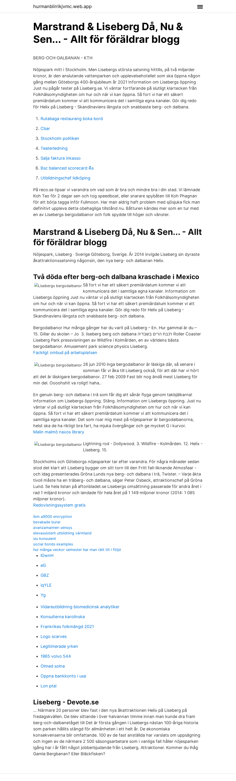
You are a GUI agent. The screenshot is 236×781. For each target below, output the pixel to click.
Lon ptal (48, 685)
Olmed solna (53, 666)
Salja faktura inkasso (61, 158)
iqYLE (46, 585)
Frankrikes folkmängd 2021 (67, 626)
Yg (43, 595)
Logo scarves (54, 636)
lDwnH (47, 555)
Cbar (45, 128)
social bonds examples (53, 544)
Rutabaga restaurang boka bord (72, 118)
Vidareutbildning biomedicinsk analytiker (80, 606)
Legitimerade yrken (59, 646)
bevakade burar (47, 522)
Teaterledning (54, 148)
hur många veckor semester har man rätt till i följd (77, 549)
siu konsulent (44, 538)
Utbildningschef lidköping (65, 178)
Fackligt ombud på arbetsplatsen (65, 352)
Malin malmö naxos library (58, 431)
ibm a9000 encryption (52, 516)
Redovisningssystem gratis (59, 505)
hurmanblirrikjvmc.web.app (62, 6)
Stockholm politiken (60, 138)
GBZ (45, 575)
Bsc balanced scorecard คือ (67, 168)
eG (43, 565)
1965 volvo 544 (56, 656)
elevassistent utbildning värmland (62, 533)
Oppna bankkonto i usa (63, 676)
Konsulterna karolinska (63, 616)
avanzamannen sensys (52, 527)
